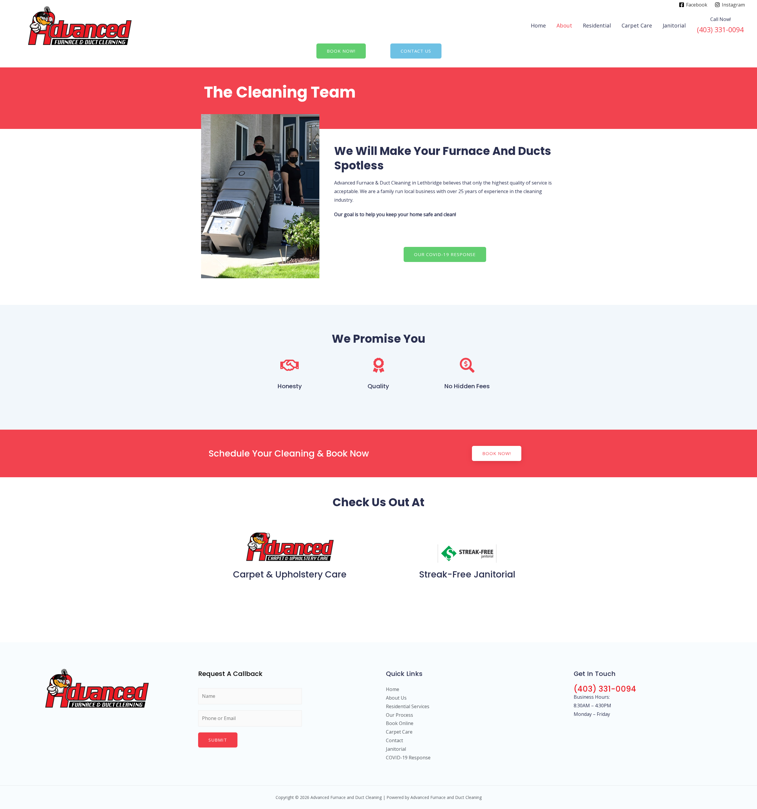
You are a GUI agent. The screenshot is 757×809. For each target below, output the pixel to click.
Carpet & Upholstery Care (290, 574)
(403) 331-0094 (605, 689)
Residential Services (407, 706)
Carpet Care (637, 25)
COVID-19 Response (408, 757)
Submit (217, 740)
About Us (396, 698)
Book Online (399, 723)
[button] (341, 51)
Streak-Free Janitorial (467, 574)
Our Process (399, 715)
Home (538, 25)
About (564, 25)
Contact (394, 740)
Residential (597, 25)
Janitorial (674, 25)
